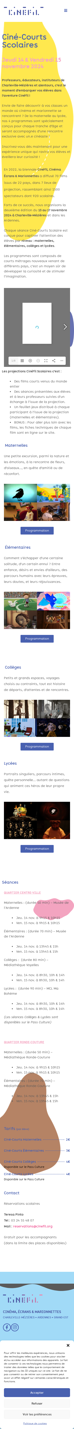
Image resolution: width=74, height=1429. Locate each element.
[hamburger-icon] (65, 11)
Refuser (37, 1403)
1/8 (13, 360)
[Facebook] (7, 1327)
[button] (68, 1345)
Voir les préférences (37, 1414)
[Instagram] (15, 1327)
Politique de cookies (35, 1423)
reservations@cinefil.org (32, 1226)
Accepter (37, 1392)
